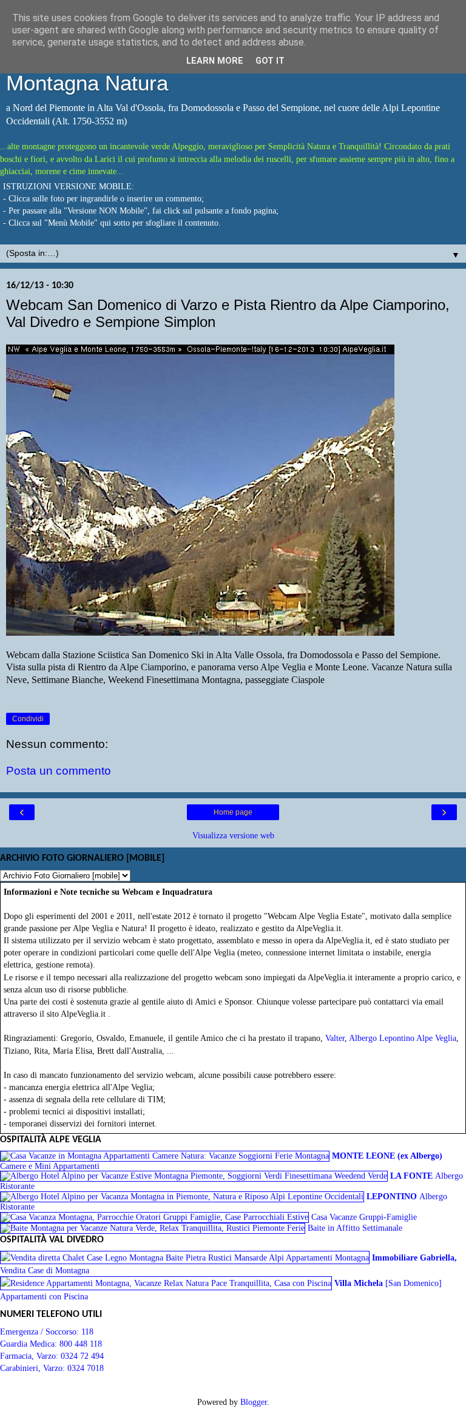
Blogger (253, 1402)
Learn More (214, 61)
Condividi (28, 719)
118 (87, 1331)
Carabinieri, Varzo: (33, 1368)
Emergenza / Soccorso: (40, 1331)
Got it (270, 61)
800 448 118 (80, 1343)
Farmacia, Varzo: (30, 1356)
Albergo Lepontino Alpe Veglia (402, 1038)
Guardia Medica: (29, 1343)
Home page (233, 812)
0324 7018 (85, 1368)
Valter (335, 1038)
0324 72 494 (82, 1356)
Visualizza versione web (233, 835)
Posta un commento (58, 770)
